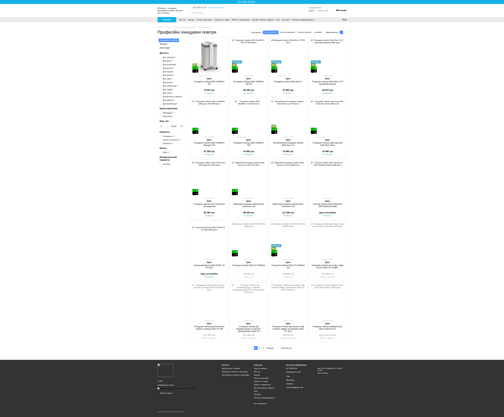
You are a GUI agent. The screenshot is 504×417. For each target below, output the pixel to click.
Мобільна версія (166, 393)
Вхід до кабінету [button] (260, 368)
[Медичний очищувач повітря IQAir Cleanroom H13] (288, 178)
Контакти (286, 20)
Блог (278, 20)
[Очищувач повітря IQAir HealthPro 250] (209, 56)
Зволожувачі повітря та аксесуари (235, 375)
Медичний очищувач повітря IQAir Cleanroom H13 (288, 205)
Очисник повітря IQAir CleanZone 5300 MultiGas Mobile (327, 205)
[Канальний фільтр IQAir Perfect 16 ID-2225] (209, 239)
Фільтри (163, 44)
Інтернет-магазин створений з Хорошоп (171, 411)
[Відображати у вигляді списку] (344, 32)
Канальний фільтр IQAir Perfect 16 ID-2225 (209, 266)
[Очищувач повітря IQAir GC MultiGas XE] (288, 239)
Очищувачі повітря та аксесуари (235, 372)
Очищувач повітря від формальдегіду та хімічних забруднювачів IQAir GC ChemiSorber (249, 330)
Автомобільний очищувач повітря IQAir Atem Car (288, 144)
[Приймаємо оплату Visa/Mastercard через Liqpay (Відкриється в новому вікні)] (177, 388)
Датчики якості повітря (231, 368)
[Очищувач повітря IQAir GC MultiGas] (249, 239)
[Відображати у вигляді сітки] (341, 32)
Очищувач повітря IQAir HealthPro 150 (248, 144)
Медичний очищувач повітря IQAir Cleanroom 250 (248, 205)
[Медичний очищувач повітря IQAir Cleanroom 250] (249, 178)
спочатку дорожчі (304, 32)
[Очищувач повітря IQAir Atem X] (288, 56)
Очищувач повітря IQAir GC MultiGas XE (288, 266)
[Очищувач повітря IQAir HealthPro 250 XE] (249, 56)
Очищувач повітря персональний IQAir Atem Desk (327, 144)
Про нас (182, 20)
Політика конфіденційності (303, 20)
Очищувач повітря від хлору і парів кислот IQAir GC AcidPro (327, 266)
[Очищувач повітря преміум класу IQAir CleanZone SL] (328, 301)
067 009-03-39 (199, 8)
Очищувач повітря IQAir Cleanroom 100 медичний (209, 205)
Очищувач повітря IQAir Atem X (288, 81)
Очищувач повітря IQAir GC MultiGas (248, 265)
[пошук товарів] (298, 12)
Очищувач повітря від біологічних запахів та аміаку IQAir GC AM (209, 327)
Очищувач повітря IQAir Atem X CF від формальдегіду (327, 82)
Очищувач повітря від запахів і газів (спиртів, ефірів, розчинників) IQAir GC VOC (288, 328)
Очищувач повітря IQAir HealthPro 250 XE (248, 82)
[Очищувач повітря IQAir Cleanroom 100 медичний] (209, 178)
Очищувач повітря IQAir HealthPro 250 (209, 82)
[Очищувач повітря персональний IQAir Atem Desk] (328, 117)
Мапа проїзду (323, 373)
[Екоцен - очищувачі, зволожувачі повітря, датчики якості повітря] (165, 370)
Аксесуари (165, 48)
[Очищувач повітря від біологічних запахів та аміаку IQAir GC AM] (209, 301)
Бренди (191, 20)
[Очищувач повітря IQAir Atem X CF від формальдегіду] (328, 56)
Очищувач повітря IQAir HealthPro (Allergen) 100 (209, 144)
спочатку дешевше (287, 32)
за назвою (318, 32)
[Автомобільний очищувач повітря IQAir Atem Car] (288, 117)
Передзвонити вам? (216, 8)
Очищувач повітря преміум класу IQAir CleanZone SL (328, 327)
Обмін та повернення (241, 20)
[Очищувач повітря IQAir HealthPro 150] (249, 117)
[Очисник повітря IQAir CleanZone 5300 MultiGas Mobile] (328, 178)
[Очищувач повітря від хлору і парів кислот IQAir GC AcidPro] (328, 239)
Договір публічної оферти (263, 20)
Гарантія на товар (221, 20)
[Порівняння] (332, 19)
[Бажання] (327, 19)
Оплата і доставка (204, 20)
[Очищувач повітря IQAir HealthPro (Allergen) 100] (209, 117)
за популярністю (270, 32)
